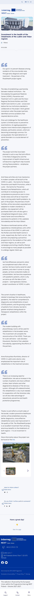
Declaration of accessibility (8, 574)
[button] (28, 471)
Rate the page (17, 529)
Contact (17, 595)
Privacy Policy (20, 574)
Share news (7, 503)
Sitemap (28, 574)
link (13, 440)
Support (5, 595)
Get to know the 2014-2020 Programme (11, 571)
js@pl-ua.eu (7, 553)
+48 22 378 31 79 (12, 547)
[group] (16, 452)
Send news (7, 489)
